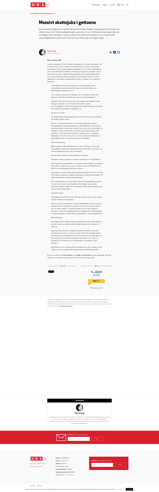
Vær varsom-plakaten (68, 475)
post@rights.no (64, 461)
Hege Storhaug (51, 51)
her (81, 258)
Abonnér (97, 438)
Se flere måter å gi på (95, 288)
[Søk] (127, 4)
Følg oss (105, 5)
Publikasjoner (96, 5)
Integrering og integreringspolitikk (43, 13)
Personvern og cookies (37, 466)
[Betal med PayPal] (96, 281)
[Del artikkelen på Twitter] (118, 52)
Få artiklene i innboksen (78, 434)
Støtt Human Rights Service (38, 463)
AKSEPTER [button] (129, 489)
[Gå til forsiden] (38, 459)
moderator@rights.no (66, 306)
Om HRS (112, 5)
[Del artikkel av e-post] (110, 52)
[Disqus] (79, 329)
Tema (122, 5)
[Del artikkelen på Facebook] (114, 52)
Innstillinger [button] (120, 489)
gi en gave (101, 255)
